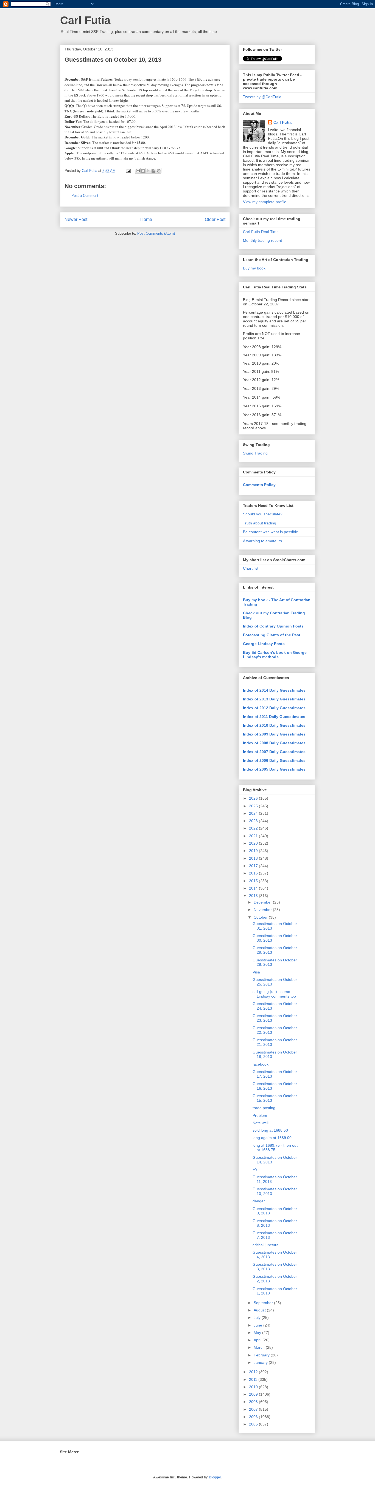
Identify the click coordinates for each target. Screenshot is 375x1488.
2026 (254, 798)
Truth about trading (259, 523)
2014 (254, 888)
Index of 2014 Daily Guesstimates (274, 690)
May (258, 1332)
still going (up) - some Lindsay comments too (274, 993)
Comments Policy (259, 484)
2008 (254, 1401)
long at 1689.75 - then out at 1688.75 (275, 1147)
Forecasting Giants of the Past (271, 635)
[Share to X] (148, 171)
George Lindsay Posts (264, 643)
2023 (254, 821)
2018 (254, 858)
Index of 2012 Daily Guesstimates (274, 708)
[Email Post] (128, 171)
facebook (260, 1064)
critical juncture (266, 1245)
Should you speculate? (262, 514)
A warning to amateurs (262, 541)
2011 (253, 1379)
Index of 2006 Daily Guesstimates (274, 760)
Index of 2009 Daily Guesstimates (274, 734)
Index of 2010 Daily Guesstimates (274, 725)
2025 (254, 806)
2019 (254, 850)
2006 (254, 1417)
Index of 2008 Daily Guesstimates (274, 743)
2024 (254, 813)
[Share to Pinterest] (158, 171)
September (264, 1302)
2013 (254, 895)
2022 (254, 828)
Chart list (250, 568)
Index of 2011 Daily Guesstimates (274, 716)
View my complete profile (264, 202)
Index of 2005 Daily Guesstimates (274, 769)
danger (259, 1201)
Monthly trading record (262, 240)
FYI (256, 1169)
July (258, 1317)
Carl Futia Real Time (261, 231)
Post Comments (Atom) (156, 233)
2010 (254, 1387)
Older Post (215, 219)
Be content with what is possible (270, 532)
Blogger (215, 1477)
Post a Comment (84, 196)
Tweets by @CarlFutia (262, 97)
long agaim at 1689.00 (272, 1137)
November (263, 909)
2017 (254, 866)
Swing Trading (255, 453)
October (261, 917)
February (262, 1355)
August (260, 1310)
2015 (254, 881)
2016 (254, 873)
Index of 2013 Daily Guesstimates (274, 699)
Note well (260, 1123)
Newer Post (76, 219)
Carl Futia (85, 20)
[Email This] (138, 171)
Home (146, 219)
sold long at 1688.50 (270, 1130)
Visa (256, 972)
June (258, 1325)
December (263, 902)
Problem (260, 1115)
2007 (254, 1409)
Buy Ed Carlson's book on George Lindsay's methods (275, 654)
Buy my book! (255, 268)
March (260, 1347)
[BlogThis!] (143, 171)
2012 (254, 1372)
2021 (254, 836)
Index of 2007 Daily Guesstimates (274, 751)
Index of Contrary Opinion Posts (273, 626)
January (261, 1362)
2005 (254, 1424)
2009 (254, 1394)
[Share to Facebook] (153, 171)
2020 (254, 843)
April (258, 1340)
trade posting (264, 1108)
